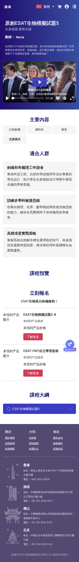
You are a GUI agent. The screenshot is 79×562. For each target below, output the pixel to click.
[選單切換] (74, 6)
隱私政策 (58, 438)
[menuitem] (45, 6)
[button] (33, 336)
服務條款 (58, 443)
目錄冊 (32, 438)
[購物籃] (59, 6)
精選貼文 (34, 448)
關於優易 (10, 438)
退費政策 (58, 448)
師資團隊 (10, 448)
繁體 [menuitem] (47, 6)
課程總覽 (34, 443)
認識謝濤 (10, 443)
